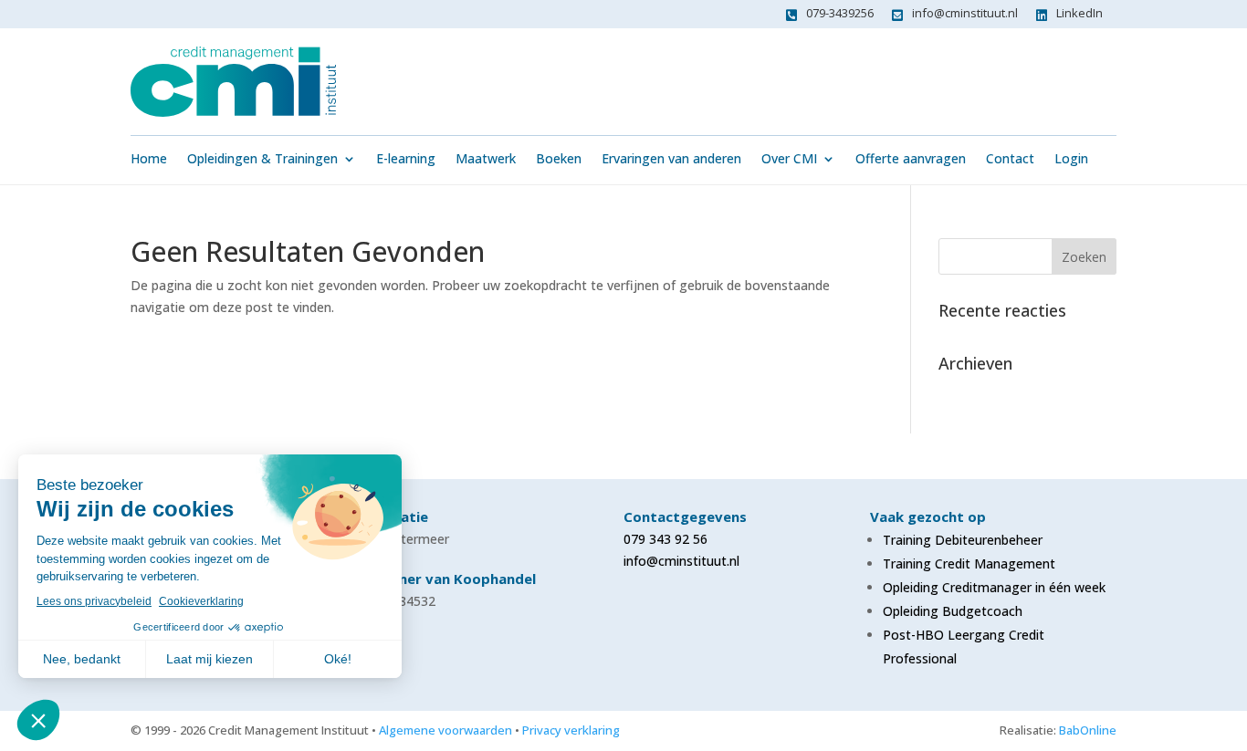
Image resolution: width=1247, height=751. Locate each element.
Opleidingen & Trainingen (262, 159)
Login (1071, 159)
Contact (1010, 159)
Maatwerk (486, 159)
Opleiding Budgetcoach (952, 611)
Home (149, 159)
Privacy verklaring (571, 730)
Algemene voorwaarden (445, 730)
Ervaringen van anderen (671, 159)
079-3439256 (840, 13)
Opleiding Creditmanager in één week (994, 587)
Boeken (559, 159)
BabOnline (1087, 730)
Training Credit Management (969, 563)
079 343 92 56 (665, 539)
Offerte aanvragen (910, 159)
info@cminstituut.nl (965, 13)
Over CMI (789, 159)
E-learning (405, 159)
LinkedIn (1079, 13)
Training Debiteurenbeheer (963, 539)
